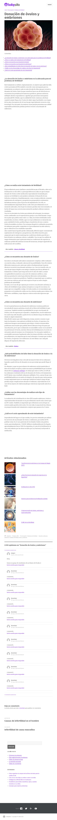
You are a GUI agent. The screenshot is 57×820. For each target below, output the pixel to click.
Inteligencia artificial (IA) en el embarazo (20, 779)
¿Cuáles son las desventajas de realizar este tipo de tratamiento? (22, 68)
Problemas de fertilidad (32, 536)
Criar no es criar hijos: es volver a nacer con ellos (22, 777)
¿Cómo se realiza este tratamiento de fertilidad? (18, 60)
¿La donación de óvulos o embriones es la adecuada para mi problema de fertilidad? (28, 58)
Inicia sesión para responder (15, 565)
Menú (50, 4)
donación (41, 536)
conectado (22, 708)
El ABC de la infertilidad (27, 522)
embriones (6, 537)
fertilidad (11, 537)
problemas (24, 537)
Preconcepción (23, 536)
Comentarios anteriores (10, 550)
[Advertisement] (28, 122)
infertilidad (16, 537)
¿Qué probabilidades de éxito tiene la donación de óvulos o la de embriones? (26, 66)
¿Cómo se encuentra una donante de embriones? (18, 64)
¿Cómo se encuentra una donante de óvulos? (17, 62)
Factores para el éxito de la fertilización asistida (34, 498)
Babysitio (9, 536)
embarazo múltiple (19, 371)
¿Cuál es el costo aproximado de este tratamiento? (18, 70)
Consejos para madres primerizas (18, 786)
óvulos (20, 537)
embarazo (45, 536)
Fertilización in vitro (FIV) (28, 487)
